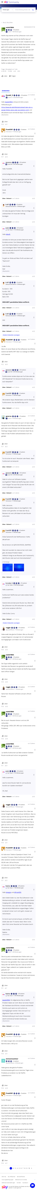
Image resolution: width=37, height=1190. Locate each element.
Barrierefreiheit (21, 1176)
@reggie (8, 892)
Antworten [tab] (5, 91)
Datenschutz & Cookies (21, 1179)
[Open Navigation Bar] (2, 2)
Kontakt (19, 1182)
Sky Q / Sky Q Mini (8, 22)
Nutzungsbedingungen (7, 1179)
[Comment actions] (35, 99)
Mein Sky (4, 1176)
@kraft (8, 234)
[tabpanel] (18, 631)
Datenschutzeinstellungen (8, 1182)
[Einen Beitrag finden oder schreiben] (33, 9)
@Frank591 (17, 892)
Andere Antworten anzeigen (11, 335)
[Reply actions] (34, 166)
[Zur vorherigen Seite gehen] (8, 1168)
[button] (4, 198)
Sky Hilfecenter (11, 1176)
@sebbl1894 (9, 102)
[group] (3, 71)
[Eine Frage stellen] (32, 1185)
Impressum (25, 1182)
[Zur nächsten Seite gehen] (31, 1168)
